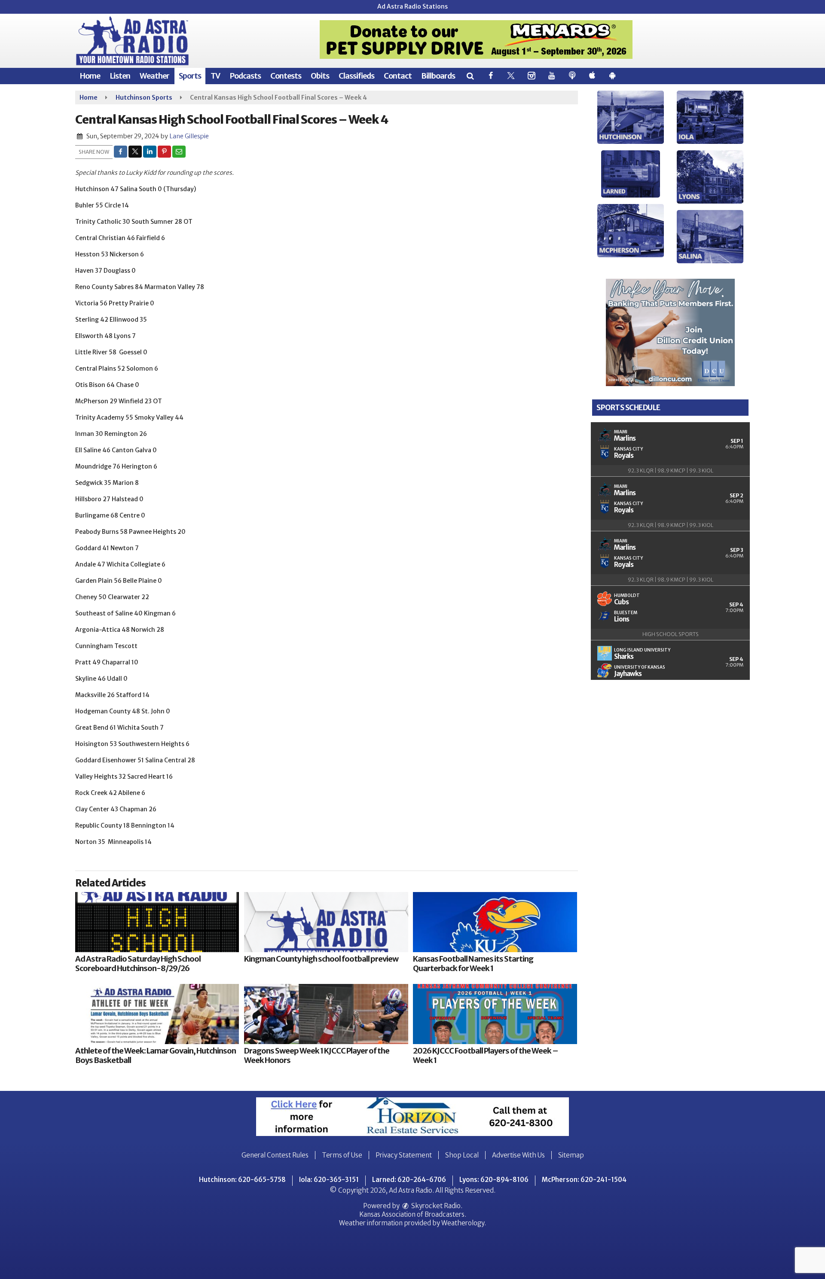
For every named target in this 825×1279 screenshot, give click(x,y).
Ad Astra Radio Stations (412, 6)
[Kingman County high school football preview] (326, 922)
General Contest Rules (275, 1155)
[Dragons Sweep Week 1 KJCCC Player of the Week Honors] (326, 1014)
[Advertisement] (476, 39)
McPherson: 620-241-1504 (584, 1179)
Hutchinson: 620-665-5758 (242, 1179)
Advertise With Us (518, 1155)
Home (89, 76)
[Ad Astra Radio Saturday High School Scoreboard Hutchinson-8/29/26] (157, 922)
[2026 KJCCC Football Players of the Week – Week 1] (495, 1014)
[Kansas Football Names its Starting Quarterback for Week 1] (495, 922)
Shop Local (462, 1155)
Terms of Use (342, 1155)
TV (215, 76)
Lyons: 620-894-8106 (494, 1179)
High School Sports (670, 634)
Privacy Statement (404, 1155)
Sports (190, 76)
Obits (320, 76)
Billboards (438, 76)
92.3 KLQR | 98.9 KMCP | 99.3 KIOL (670, 470)
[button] (469, 76)
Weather (154, 76)
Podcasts (245, 76)
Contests (285, 76)
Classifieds (356, 76)
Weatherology (462, 1223)
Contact (398, 76)
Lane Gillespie (189, 136)
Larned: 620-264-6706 (409, 1179)
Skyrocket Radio (435, 1206)
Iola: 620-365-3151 (329, 1179)
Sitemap (571, 1155)
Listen (120, 76)
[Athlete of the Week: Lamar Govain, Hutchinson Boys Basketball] (157, 1014)
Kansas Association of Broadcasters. (412, 1214)
